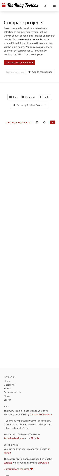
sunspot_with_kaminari (18, 122)
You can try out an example (27, 39)
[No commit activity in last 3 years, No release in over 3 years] (52, 123)
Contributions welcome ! (19, 468)
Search (7, 399)
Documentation (12, 392)
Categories (10, 384)
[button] (45, 5)
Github (35, 438)
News (7, 395)
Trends (7, 388)
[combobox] (15, 72)
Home (7, 380)
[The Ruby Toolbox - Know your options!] (20, 5)
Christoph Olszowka (41, 414)
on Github (43, 462)
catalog (8, 462)
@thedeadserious (13, 438)
